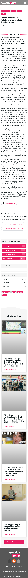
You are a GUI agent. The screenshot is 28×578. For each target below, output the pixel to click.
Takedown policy (22, 571)
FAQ (23, 569)
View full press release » (10, 369)
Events (13, 11)
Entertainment (5, 11)
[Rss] (14, 561)
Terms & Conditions (7, 571)
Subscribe (18, 569)
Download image (13, 258)
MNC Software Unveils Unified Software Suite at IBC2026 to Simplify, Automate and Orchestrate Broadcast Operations (14, 362)
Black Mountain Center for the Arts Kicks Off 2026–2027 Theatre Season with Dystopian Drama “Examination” (13, 471)
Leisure (19, 11)
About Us (8, 566)
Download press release (13, 246)
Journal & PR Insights (9, 569)
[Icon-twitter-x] (9, 561)
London (3, 13)
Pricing (13, 566)
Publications (19, 566)
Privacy (15, 571)
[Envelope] (18, 561)
